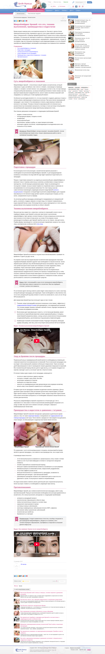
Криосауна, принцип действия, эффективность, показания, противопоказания (83, 65)
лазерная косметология (74, 97)
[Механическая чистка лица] (71, 71)
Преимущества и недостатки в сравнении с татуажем (31, 55)
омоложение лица (73, 89)
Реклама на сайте (74, 649)
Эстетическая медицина (20, 17)
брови (20, 586)
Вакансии (66, 2)
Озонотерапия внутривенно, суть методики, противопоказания (82, 34)
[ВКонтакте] (14, 21)
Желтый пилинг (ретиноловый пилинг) (83, 58)
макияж (70, 87)
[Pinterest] (26, 21)
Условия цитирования (85, 647)
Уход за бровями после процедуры (26, 53)
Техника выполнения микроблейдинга (27, 51)
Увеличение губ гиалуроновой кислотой (83, 76)
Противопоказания (22, 56)
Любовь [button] (64, 10)
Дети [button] (71, 10)
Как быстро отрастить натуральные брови (33, 605)
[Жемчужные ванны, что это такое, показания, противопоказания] (71, 39)
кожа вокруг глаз (79, 92)
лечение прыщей (72, 95)
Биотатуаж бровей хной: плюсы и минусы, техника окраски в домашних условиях (41, 593)
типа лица (40, 224)
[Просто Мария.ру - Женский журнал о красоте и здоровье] (23, 6)
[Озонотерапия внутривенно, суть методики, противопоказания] (71, 33)
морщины (84, 87)
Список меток (72, 84)
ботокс (75, 98)
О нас (49, 2)
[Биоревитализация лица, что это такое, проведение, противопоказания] (71, 21)
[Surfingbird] (25, 21)
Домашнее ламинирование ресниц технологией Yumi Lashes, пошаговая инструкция (41, 625)
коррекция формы (33, 416)
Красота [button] (22, 10)
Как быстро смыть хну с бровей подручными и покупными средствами (41, 599)
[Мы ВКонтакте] (76, 6)
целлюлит (75, 91)
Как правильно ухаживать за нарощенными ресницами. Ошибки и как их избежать (41, 632)
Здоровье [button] (49, 10)
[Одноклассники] (18, 21)
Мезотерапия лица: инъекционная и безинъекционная (80, 53)
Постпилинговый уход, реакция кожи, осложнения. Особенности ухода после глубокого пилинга (82, 47)
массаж (87, 92)
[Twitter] (16, 21)
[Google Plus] (23, 21)
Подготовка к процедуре (24, 50)
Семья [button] (78, 10)
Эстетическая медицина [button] (35, 10)
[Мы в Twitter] (83, 6)
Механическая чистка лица (82, 70)
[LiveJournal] (21, 21)
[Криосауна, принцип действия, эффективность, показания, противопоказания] (71, 65)
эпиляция (71, 92)
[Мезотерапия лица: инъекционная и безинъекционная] (71, 53)
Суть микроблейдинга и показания (26, 48)
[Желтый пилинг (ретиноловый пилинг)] (71, 59)
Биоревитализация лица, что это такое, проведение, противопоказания (82, 21)
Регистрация (62, 6)
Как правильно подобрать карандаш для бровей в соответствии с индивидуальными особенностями (39, 618)
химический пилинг (73, 94)
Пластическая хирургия (34, 13)
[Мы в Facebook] (79, 6)
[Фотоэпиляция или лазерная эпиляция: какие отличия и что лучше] (71, 27)
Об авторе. (24, 564)
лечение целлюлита (83, 95)
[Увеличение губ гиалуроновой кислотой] (71, 77)
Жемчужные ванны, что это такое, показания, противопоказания (82, 40)
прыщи (77, 87)
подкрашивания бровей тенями (26, 305)
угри (82, 89)
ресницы (86, 91)
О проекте (67, 647)
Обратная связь (57, 2)
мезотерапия (81, 98)
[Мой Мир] (20, 21)
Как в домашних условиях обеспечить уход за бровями (36, 611)
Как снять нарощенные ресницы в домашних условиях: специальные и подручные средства (41, 639)
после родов (82, 94)
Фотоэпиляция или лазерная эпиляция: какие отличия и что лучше (82, 27)
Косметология (20, 13)
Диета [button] (57, 10)
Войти (54, 6)
